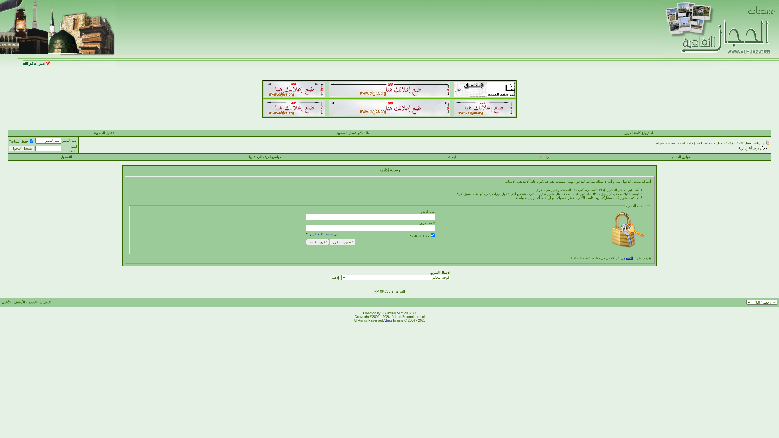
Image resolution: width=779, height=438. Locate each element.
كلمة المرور (73, 148)
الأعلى (6, 302)
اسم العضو (69, 140)
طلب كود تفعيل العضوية (353, 133)
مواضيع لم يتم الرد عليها (265, 157)
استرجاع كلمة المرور (639, 133)
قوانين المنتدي (680, 157)
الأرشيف (19, 302)
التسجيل (66, 157)
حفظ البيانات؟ (18, 141)
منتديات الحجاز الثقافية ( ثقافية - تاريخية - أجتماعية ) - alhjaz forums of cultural (710, 143)
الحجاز (32, 302)
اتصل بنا (45, 302)
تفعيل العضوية (104, 133)
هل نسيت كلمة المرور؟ (322, 234)
